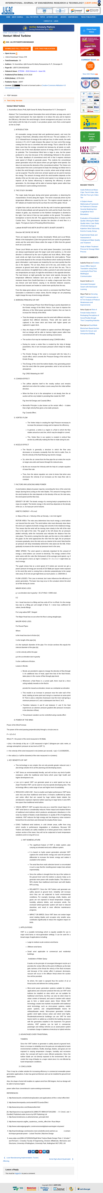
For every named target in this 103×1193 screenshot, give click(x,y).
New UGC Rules (89, 74)
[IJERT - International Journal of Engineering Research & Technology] (8, 10)
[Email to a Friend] (37, 1151)
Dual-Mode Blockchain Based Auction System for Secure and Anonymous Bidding (89, 329)
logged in (18, 1173)
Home (8, 17)
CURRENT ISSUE (89, 60)
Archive (63, 17)
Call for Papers (32, 17)
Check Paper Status (91, 30)
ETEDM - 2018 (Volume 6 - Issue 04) (14, 32)
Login (56, 21)
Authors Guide (52, 17)
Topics (42, 17)
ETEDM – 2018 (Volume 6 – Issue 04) (31, 71)
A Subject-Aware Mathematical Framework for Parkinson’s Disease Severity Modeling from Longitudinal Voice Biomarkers (89, 208)
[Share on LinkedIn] (44, 1151)
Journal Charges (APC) (91, 136)
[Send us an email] (99, 4)
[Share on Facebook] (29, 1151)
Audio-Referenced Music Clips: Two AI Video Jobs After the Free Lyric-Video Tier (89, 193)
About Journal (17, 17)
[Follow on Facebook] (99, 1)
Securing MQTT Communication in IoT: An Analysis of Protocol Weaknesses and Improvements (90, 299)
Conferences (73, 17)
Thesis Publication (88, 17)
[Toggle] (5, 95)
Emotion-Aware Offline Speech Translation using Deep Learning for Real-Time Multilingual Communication (90, 269)
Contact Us (48, 21)
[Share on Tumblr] (47, 1151)
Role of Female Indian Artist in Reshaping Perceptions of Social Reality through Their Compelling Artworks (89, 315)
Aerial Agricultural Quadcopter (60, 1159)
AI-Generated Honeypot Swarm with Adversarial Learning (88, 285)
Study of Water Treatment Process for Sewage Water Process (89, 249)
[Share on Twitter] (33, 1151)
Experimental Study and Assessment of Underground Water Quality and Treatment (90, 239)
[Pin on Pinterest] (40, 1151)
